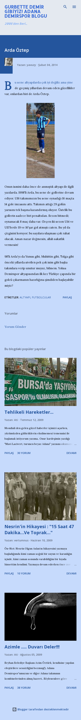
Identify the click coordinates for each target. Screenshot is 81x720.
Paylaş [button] (67, 297)
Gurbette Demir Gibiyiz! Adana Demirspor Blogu (26, 11)
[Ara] (65, 7)
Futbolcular (41, 297)
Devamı (71, 453)
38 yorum (24, 687)
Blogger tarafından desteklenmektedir (43, 709)
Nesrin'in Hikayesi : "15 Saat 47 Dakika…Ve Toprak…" (39, 529)
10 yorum (24, 573)
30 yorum (24, 453)
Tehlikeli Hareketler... (29, 412)
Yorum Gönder (15, 327)
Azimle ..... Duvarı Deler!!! (32, 647)
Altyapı (25, 297)
